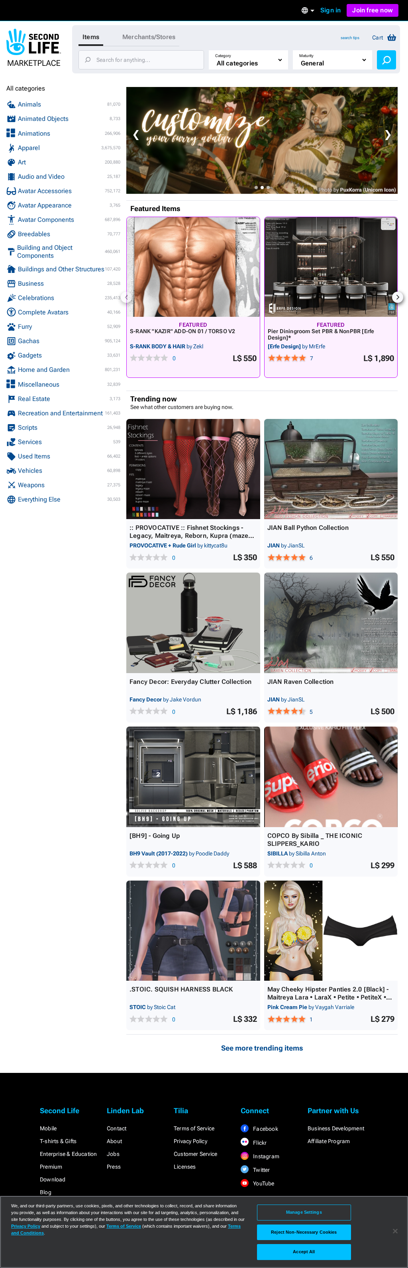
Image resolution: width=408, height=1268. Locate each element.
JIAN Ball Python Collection (308, 527)
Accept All (304, 1251)
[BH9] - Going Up (154, 835)
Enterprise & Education (68, 1154)
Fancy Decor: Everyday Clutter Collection (190, 681)
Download (53, 1179)
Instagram (265, 1156)
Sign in (330, 10)
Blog (45, 1192)
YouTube (263, 1183)
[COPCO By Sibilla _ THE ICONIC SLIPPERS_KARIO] (331, 777)
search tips (350, 38)
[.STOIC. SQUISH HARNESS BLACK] (193, 931)
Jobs (113, 1154)
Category (223, 55)
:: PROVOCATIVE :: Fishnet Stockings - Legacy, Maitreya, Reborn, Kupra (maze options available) (188, 535)
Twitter (261, 1170)
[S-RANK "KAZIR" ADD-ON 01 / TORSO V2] (193, 267)
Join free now (372, 10)
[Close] (395, 1231)
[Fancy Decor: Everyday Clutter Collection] (193, 623)
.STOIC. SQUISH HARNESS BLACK (181, 989)
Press (114, 1166)
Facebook (265, 1129)
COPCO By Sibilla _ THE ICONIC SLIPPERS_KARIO (315, 839)
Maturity (306, 55)
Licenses (185, 1166)
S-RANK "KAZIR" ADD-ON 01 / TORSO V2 (182, 331)
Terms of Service (194, 1128)
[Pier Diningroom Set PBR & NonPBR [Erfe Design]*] (331, 267)
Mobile (48, 1128)
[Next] (397, 297)
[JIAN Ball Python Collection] (331, 469)
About (114, 1141)
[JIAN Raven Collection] (331, 623)
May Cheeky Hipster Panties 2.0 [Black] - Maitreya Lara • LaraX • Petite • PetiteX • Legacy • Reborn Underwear (328, 997)
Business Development (336, 1128)
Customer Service (195, 1154)
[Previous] (126, 297)
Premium (51, 1166)
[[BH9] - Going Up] (193, 777)
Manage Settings (304, 1212)
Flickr (259, 1143)
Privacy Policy (190, 1141)
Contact (116, 1128)
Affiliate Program (329, 1141)
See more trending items (262, 1048)
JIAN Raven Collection (300, 681)
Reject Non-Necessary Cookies (304, 1232)
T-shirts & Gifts (58, 1141)
